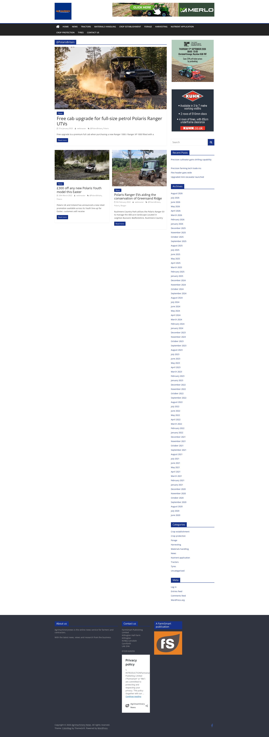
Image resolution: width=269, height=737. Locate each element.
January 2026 (177, 223)
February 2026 (177, 219)
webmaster (81, 128)
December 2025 (178, 228)
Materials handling (105, 26)
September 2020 (178, 502)
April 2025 (175, 263)
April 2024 (175, 315)
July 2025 (175, 250)
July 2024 (175, 302)
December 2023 (178, 332)
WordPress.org (178, 600)
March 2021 (176, 476)
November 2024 (178, 284)
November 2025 (178, 232)
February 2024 (177, 323)
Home (66, 26)
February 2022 (177, 428)
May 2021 (175, 467)
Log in (174, 587)
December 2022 (178, 384)
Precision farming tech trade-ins (186, 168)
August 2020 (177, 506)
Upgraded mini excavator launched (188, 177)
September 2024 (178, 293)
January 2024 (177, 328)
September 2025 (178, 241)
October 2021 (177, 445)
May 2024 (175, 310)
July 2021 (175, 458)
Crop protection (65, 32)
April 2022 (175, 419)
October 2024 (177, 289)
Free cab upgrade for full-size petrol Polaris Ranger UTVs (109, 121)
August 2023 (177, 350)
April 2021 (175, 471)
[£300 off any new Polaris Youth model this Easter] (82, 151)
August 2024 (177, 297)
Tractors (86, 26)
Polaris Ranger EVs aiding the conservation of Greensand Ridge (138, 196)
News (75, 26)
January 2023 (177, 380)
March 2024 (176, 319)
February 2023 (177, 376)
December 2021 (178, 437)
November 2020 (178, 493)
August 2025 (177, 245)
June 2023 (175, 358)
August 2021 (177, 454)
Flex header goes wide (181, 172)
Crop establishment (130, 26)
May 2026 (175, 206)
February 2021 (177, 480)
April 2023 (175, 367)
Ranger (123, 205)
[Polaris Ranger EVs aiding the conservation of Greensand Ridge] (139, 151)
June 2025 (175, 254)
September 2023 (178, 345)
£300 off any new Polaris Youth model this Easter (79, 190)
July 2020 (175, 510)
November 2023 (178, 337)
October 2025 (177, 237)
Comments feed (178, 595)
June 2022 (175, 410)
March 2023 (176, 371)
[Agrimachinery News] (58, 27)
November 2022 (178, 389)
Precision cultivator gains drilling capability (191, 159)
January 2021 (177, 484)
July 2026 (175, 197)
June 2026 (175, 202)
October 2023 (177, 341)
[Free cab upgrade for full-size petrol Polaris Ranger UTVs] (111, 48)
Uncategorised (178, 570)
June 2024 (175, 306)
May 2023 (175, 363)
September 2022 (178, 397)
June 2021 (175, 463)
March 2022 (176, 424)
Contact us (93, 32)
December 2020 (178, 489)
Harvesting (161, 26)
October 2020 (177, 497)
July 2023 (175, 354)
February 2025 (177, 271)
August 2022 (177, 402)
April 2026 (175, 210)
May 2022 (175, 415)
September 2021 (178, 450)
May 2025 (175, 258)
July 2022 (175, 406)
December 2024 (178, 280)
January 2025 (177, 276)
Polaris (106, 128)
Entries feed (176, 591)
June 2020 (175, 515)
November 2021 (178, 441)
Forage (148, 26)
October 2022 (177, 393)
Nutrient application (182, 26)
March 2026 (176, 215)
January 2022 (177, 432)
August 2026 (177, 193)
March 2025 (176, 267)
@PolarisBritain (96, 128)
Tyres (81, 32)
